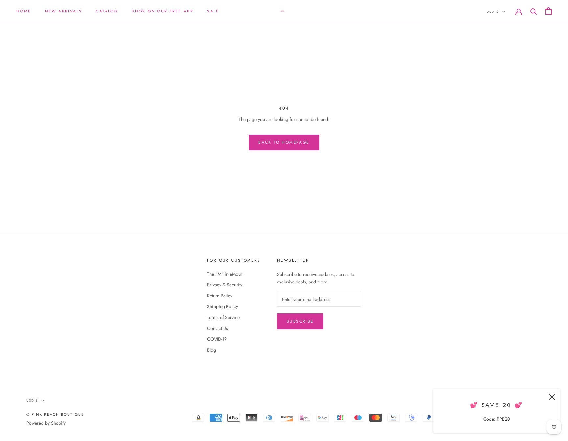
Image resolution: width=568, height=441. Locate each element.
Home (23, 11)
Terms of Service (223, 317)
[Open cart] (548, 11)
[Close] (552, 397)
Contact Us (217, 328)
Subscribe (300, 321)
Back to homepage (283, 142)
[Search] (533, 11)
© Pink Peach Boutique (55, 414)
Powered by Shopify (46, 423)
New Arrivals (63, 11)
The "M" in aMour (224, 274)
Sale (213, 11)
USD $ (493, 11)
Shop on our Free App (162, 11)
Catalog (107, 11)
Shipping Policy (222, 306)
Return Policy (219, 295)
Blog (211, 350)
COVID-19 (217, 339)
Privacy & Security (224, 285)
